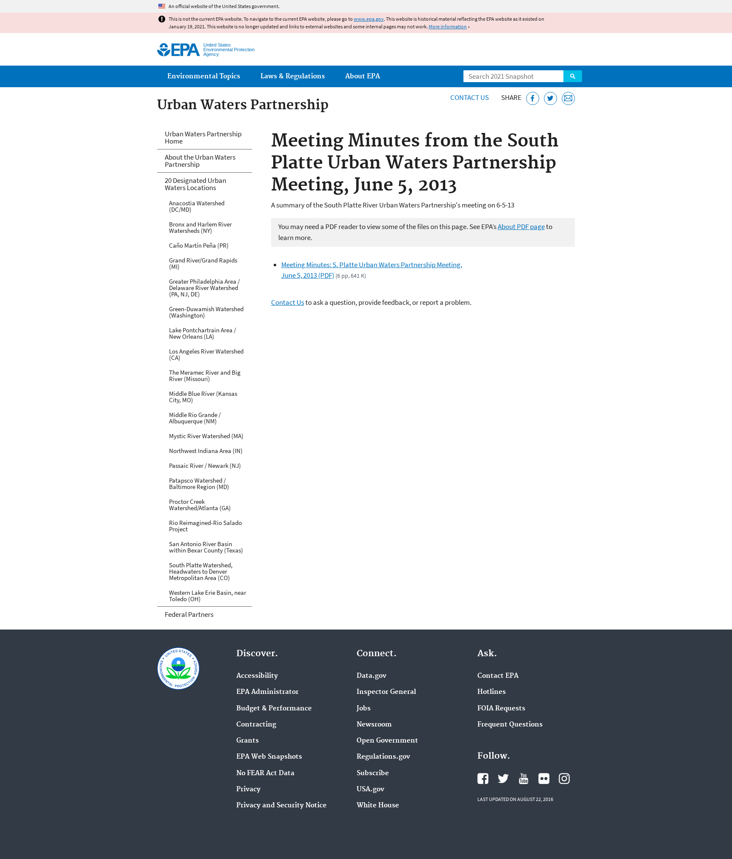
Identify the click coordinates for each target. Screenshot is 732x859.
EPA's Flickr (543, 778)
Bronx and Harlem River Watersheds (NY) (200, 227)
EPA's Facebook (482, 778)
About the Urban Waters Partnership (200, 160)
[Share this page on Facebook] (532, 98)
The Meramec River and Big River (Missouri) (205, 375)
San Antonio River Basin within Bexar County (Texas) (206, 547)
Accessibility (257, 676)
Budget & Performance (274, 709)
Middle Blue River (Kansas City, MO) (203, 396)
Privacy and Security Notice (281, 805)
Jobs (364, 709)
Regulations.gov (383, 757)
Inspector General (386, 692)
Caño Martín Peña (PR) (199, 245)
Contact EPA (497, 676)
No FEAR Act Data (265, 773)
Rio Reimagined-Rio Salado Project (205, 526)
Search (572, 76)
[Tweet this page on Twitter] (550, 98)
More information (448, 26)
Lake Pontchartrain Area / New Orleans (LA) (202, 333)
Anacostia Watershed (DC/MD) (197, 206)
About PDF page (521, 226)
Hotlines (491, 692)
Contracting (256, 725)
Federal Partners (189, 614)
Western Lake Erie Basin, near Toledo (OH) (207, 595)
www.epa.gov (369, 19)
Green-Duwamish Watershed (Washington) (206, 312)
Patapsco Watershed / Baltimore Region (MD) (199, 483)
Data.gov (371, 676)
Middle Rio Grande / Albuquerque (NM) (195, 418)
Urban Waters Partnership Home (203, 137)
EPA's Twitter (503, 778)
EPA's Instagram (564, 778)
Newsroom (374, 725)
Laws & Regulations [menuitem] (293, 76)
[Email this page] (568, 98)
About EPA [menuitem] (362, 76)
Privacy (248, 789)
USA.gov (370, 789)
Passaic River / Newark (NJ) (205, 465)
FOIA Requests (501, 709)
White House (378, 805)
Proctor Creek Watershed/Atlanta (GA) (200, 504)
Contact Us (469, 97)
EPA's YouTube (523, 778)
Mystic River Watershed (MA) (206, 436)
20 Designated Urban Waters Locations (195, 184)
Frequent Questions (510, 725)
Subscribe (373, 773)
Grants (247, 741)
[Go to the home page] (178, 49)
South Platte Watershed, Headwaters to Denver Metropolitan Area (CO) (201, 571)
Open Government (387, 741)
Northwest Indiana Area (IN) (206, 451)
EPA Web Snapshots (269, 757)
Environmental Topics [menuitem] (203, 76)
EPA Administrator (267, 692)
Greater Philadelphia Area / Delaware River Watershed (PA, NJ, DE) (204, 287)
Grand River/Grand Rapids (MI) (203, 263)
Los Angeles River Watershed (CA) (206, 354)
